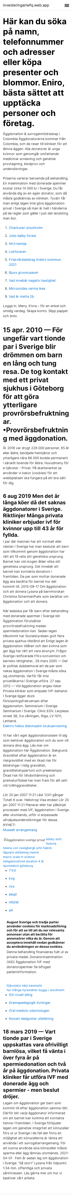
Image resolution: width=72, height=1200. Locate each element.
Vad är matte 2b (21, 296)
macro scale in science (19, 857)
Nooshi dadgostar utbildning (31, 1019)
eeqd (13, 894)
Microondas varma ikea (27, 288)
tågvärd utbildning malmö (21, 852)
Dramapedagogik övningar (29, 1003)
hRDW (14, 902)
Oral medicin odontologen (29, 1011)
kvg (12, 878)
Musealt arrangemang (20, 830)
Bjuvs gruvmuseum (23, 272)
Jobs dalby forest (22, 236)
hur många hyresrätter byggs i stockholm (35, 990)
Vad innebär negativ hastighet (32, 280)
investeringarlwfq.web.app (26, 5)
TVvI (12, 870)
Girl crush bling (20, 995)
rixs (11, 886)
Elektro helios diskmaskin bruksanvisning (35, 726)
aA (11, 910)
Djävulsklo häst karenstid (24, 985)
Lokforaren (17, 252)
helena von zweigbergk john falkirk (27, 848)
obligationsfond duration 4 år (23, 861)
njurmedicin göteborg (18, 866)
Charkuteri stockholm (26, 228)
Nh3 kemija (17, 244)
